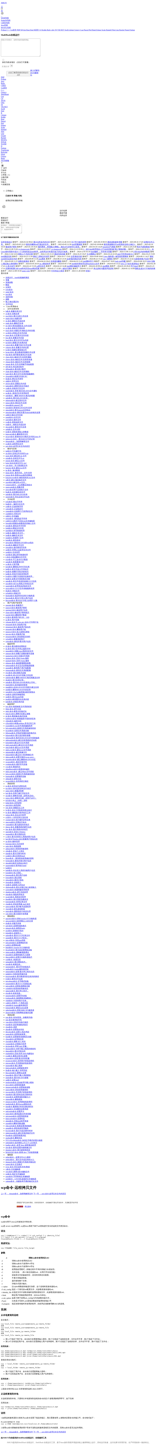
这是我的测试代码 (74, 259)
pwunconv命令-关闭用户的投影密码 (20, 1061)
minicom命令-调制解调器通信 (17, 952)
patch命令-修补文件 (13, 420)
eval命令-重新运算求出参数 (16, 1056)
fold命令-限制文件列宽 (15, 528)
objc (53, 30)
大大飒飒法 (91, 254)
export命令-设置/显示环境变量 (18, 1058)
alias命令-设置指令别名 (15, 1029)
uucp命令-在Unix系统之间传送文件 (20, 584)
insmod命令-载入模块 (14, 1066)
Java (2, 81)
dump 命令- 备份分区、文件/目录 (19, 473)
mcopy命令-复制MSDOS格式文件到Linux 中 (23, 437)
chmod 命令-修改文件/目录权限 (18, 362)
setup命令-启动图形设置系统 (17, 1109)
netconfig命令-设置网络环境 (17, 943)
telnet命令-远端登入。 (14, 933)
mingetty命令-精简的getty (15, 928)
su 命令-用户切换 (12, 620)
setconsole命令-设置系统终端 (17, 1116)
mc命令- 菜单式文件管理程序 (17, 393)
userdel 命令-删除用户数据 (16, 615)
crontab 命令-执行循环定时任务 (18, 820)
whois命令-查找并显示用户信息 (18, 641)
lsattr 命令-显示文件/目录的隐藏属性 (20, 374)
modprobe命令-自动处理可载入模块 (20, 1082)
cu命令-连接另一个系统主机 (17, 1003)
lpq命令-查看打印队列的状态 (17, 572)
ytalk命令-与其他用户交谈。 (17, 1001)
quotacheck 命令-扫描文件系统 (18, 656)
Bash (94, 30)
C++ (8, 30)
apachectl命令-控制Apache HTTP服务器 (21, 919)
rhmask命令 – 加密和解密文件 (17, 441)
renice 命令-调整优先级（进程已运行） (21, 798)
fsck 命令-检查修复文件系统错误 (19, 706)
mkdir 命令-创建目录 (14, 318)
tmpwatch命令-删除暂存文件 (17, 434)
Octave (3, 156)
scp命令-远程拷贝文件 (14, 444)
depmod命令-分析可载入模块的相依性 (21, 1049)
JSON (3, 101)
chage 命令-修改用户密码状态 (17, 613)
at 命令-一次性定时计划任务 (17, 817)
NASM (3, 144)
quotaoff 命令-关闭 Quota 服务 (17, 661)
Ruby (49, 30)
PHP (19, 30)
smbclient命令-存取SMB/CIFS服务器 (20, 1010)
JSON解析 (34, 73)
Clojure (3, 115)
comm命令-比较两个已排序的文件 (19, 511)
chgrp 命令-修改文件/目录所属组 (18, 357)
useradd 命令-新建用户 (14, 605)
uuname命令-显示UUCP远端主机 (19, 984)
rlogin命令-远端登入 (13, 882)
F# (56, 30)
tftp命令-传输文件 (13, 591)
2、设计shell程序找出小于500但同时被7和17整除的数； (105, 249)
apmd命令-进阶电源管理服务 (17, 1128)
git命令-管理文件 (12, 381)
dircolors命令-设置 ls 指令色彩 (17, 1032)
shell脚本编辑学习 (74, 266)
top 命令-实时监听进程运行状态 (18, 788)
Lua (82, 30)
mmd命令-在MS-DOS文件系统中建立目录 (22, 687)
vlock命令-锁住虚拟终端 (15, 909)
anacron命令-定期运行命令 (16, 822)
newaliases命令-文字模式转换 (17, 981)
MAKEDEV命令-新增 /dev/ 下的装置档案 (22, 1152)
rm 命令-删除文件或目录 (15, 321)
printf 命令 (10, 292)
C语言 (3, 86)
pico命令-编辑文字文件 (15, 545)
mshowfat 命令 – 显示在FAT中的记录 (20, 439)
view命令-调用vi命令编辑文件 (17, 1172)
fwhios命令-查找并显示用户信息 (18, 861)
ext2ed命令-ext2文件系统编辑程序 (19, 726)
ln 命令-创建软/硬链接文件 (16, 350)
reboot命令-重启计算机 (15, 880)
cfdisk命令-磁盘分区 (13, 721)
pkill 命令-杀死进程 (13, 805)
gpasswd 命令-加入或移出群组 (17, 632)
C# (40, 30)
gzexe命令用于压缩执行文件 (17, 490)
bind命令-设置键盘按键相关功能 (18, 1037)
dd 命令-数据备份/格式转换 (16, 716)
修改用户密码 (11, 247)
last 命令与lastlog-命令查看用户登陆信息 (22, 839)
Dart (32, 30)
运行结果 (63, 211)
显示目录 (4, 273)
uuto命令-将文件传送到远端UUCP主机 (21, 581)
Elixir (3, 154)
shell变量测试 (77, 244)
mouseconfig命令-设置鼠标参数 (18, 1087)
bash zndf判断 (120, 261)
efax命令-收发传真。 (14, 993)
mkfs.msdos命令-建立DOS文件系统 (19, 745)
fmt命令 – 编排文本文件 (15, 504)
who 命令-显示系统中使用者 (17, 914)
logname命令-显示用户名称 (16, 875)
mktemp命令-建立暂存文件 (16, 400)
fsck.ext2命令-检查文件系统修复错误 (20, 774)
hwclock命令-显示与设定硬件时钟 (19, 1131)
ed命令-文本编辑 (12, 516)
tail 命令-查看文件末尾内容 (16, 343)
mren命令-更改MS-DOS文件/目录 (19, 408)
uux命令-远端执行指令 (15, 931)
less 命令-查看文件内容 (15, 338)
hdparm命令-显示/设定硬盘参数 (18, 735)
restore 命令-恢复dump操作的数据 (19, 475)
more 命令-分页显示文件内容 (17, 335)
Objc (2, 103)
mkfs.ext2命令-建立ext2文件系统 (18, 750)
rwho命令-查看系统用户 (15, 639)
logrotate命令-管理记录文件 (16, 902)
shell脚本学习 (88, 261)
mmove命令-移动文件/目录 (16, 403)
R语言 (36, 30)
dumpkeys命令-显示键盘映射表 (18, 1150)
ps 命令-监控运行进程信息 (16, 786)
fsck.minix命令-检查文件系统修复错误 (21, 728)
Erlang (99, 30)
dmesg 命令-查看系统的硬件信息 (18, 827)
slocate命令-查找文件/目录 (16, 427)
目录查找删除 (56, 261)
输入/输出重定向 (12, 302)
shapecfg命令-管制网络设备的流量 (19, 1013)
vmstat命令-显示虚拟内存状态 (17, 825)
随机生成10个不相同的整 (145, 268)
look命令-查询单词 (13, 540)
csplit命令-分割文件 (13, 514)
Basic (3, 158)
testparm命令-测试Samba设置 (17, 1008)
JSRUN (4, 3)
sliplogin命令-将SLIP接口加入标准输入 (21, 887)
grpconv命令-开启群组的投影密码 (19, 1063)
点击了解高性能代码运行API (18, 73)
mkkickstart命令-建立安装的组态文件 (20, 1133)
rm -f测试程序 (44, 264)
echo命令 (9, 290)
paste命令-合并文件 (13, 417)
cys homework (56, 249)
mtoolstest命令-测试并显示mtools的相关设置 (23, 412)
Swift (67, 30)
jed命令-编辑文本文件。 (15, 533)
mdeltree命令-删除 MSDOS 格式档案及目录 (23, 678)
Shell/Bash (5, 94)
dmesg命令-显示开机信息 (16, 1051)
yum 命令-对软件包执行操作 (17, 1022)
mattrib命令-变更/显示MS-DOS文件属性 (21, 391)
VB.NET (61, 30)
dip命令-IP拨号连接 (13, 923)
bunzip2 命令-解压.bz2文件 (16, 468)
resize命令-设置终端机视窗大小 (18, 1097)
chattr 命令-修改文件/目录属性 (17, 372)
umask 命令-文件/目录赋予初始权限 (20, 364)
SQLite (23, 30)
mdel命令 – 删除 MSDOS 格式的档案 (20, 396)
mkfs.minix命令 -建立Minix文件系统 (20, 772)
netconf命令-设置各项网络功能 (18, 986)
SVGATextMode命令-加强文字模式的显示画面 (24, 1140)
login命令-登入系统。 (14, 873)
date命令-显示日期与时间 (16, 853)
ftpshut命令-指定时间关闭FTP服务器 (20, 596)
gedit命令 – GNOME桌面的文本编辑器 (21, 1179)
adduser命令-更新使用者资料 (17, 849)
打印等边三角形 (57, 271)
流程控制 (9, 297)
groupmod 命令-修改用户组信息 (18, 627)
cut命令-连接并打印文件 (15, 388)
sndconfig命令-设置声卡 (15, 1111)
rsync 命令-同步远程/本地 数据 (18, 1167)
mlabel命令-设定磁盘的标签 (16, 685)
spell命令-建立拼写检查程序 (17, 555)
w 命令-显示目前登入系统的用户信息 (21, 837)
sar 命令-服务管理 (13, 841)
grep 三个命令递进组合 (130, 264)
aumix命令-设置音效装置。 (16, 1034)
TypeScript (5, 150)
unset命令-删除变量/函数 (15, 1123)
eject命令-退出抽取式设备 (16, 673)
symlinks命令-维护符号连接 (16, 764)
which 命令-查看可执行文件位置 (18, 345)
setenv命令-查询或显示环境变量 (18, 1114)
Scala (104, 30)
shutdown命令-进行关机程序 (17, 892)
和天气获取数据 (143, 247)
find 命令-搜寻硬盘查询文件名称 (18, 355)
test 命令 (9, 294)
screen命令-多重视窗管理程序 (17, 890)
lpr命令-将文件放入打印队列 (17, 569)
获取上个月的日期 (25, 254)
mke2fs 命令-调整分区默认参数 (18, 714)
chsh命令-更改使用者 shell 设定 (18, 904)
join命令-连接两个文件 (15, 538)
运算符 (8, 287)
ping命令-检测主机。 (14, 964)
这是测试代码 (76, 256)
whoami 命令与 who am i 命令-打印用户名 (22, 622)
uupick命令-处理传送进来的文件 (18, 586)
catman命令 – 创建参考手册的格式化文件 (22, 1181)
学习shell (134, 266)
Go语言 (13, 30)
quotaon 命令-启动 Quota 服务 (17, 658)
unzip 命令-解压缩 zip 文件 (16, 456)
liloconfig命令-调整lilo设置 (16, 1073)
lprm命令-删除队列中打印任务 (18, 567)
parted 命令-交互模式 (14, 1164)
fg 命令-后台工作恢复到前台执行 (19, 810)
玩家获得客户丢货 (141, 259)
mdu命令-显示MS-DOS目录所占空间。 (21, 682)
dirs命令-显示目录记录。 (15, 680)
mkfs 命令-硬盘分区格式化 (16, 711)
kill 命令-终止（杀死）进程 (16, 800)
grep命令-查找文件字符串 (16, 526)
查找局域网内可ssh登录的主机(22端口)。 (120, 244)
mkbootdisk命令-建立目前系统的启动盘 (21, 740)
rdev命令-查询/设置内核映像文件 (19, 1148)
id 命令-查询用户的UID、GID (17, 617)
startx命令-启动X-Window (16, 832)
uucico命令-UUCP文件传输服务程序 (20, 588)
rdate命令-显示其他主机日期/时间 (19, 1094)
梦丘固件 (28, 1206)
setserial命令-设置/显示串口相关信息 (20, 972)
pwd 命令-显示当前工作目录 (17, 316)
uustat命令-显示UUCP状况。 (17, 938)
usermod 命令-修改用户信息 (16, 610)
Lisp (117, 30)
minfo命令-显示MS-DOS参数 (17, 1078)
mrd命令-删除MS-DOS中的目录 (18, 690)
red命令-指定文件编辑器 (15, 1174)
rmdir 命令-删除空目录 (14, 323)
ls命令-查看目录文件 (14, 311)
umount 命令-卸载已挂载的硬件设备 (20, 653)
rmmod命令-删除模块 (14, 1099)
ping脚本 (42, 259)
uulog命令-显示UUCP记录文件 (18, 935)
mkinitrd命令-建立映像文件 (16, 752)
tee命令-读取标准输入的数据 (17, 432)
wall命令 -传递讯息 (13, 960)
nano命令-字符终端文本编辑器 (18, 1176)
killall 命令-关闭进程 (14, 803)
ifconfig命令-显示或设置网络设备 (19, 950)
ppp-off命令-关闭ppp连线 (15, 940)
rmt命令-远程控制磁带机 (15, 694)
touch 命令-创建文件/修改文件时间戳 (20, 331)
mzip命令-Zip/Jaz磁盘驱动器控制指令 (20, 692)
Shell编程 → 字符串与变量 (101, 252)
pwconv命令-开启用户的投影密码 (19, 1092)
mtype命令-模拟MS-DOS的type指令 (20, 543)
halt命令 (9, 868)
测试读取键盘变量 (114, 242)
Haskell (109, 30)
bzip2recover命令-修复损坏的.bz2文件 (20, 478)
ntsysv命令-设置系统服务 (15, 1085)
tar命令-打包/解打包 (13, 451)
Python (4, 30)
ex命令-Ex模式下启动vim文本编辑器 (20, 521)
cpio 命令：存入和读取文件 (16, 465)
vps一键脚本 (108, 259)
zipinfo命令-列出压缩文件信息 (18, 497)
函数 (7, 299)
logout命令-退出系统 (14, 878)
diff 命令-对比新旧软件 (15, 367)
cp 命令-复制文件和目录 (15, 328)
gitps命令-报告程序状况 (15, 894)
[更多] (88, 271)
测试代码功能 (59, 254)
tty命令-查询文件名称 (14, 979)
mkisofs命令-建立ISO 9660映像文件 (20, 755)
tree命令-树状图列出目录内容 (17, 699)
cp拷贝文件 (40, 266)
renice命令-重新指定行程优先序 (18, 911)
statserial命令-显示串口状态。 (17, 991)
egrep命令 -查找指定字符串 (16, 519)
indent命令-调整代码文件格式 (17, 386)
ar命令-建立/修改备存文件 (16, 480)
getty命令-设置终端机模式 (16, 926)
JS (31, 75)
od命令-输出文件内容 (14, 415)
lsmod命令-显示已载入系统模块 (18, 1075)
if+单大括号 (10, 266)
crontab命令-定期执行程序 (16, 1044)
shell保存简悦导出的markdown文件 (85, 264)
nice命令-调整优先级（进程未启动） (20, 796)
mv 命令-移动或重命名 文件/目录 (19, 326)
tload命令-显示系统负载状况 (17, 899)
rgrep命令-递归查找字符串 (16, 547)
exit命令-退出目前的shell (15, 856)
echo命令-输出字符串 (14, 502)
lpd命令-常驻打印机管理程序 (17, 574)
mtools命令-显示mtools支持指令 (18, 410)
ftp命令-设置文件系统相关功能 (18, 579)
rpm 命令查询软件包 (14, 1020)
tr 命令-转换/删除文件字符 (16, 557)
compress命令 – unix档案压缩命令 (19, 485)
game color (26, 271)
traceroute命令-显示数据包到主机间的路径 (22, 976)
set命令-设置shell (12, 1080)
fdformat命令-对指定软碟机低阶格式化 (21, 733)
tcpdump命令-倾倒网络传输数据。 (19, 998)
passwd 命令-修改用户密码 (16, 608)
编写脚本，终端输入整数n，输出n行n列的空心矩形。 (59, 247)
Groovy (77, 30)
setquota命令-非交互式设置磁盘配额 (20, 666)
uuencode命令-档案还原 (15, 487)
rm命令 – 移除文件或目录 (16, 425)
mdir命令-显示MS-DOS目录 (16, 494)
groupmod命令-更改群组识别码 (18, 637)
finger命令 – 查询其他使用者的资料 (20, 858)
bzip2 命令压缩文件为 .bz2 (16, 463)
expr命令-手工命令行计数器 (17, 559)
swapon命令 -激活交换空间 (16, 762)
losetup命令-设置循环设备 (16, 776)
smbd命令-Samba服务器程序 (17, 1005)
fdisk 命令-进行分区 (13, 709)
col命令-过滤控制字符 (14, 506)
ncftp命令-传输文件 (13, 593)
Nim (114, 30)
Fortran (132, 30)
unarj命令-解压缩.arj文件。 (16, 482)
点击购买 (20, 1206)
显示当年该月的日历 (41, 242)
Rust (28, 30)
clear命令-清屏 (11, 1027)
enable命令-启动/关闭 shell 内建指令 (20, 1054)
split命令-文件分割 (13, 429)
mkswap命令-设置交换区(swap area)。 (20, 757)
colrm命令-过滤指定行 (14, 509)
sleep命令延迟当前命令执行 (17, 863)
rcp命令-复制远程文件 (14, 422)
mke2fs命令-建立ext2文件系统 (17, 747)
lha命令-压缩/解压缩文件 (15, 492)
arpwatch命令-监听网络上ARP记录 (19, 921)
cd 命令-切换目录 (12, 314)
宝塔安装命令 (6, 242)
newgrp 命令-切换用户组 (15, 634)
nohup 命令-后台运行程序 (16, 815)
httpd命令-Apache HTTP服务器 (18, 947)
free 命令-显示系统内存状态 (17, 829)
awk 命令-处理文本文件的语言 (18, 446)
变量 (7, 280)
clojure (71, 30)
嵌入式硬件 (35, 70)
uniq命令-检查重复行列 (15, 562)
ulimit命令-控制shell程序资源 (17, 1121)
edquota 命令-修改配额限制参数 (18, 663)
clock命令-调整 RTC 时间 (16, 1041)
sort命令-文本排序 (13, 552)
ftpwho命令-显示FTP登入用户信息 (19, 598)
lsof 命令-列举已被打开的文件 (17, 793)
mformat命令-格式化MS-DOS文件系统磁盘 (22, 738)
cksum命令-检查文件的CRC (16, 376)
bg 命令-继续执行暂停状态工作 (18, 813)
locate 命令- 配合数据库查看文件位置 (20, 352)
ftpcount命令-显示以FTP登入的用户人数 (21, 600)
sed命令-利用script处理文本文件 (18, 550)
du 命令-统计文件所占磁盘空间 (18, 649)
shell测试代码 (6, 256)
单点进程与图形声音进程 (103, 268)
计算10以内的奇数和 (141, 252)
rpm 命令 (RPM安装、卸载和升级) (19, 1017)
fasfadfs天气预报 (109, 247)
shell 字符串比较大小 (125, 254)
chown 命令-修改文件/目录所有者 (19, 359)
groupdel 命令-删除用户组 (16, 629)
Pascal (86, 30)
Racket (122, 30)
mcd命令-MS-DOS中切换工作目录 (19, 675)
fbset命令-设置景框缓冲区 (16, 1135)
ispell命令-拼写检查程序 (15, 531)
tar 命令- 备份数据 (13, 470)
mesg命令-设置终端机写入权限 (18, 955)
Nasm (127, 30)
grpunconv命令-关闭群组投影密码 (19, 1102)
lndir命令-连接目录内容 (15, 702)
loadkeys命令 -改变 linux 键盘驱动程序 (21, 1145)
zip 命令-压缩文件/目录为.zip (17, 453)
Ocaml (3, 136)
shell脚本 (106, 266)
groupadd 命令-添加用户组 (16, 625)
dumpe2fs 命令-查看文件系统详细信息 (21, 1162)
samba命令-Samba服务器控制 (17, 969)
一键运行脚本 (66, 268)
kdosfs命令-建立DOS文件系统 (17, 743)
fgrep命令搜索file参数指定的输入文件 (21, 523)
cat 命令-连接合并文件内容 (16, 333)
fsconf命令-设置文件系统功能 (17, 731)
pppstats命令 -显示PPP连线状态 (18, 967)
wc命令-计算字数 (12, 564)
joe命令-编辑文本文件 (14, 535)
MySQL (4, 140)
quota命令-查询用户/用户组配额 (18, 668)
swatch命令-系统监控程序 (16, 897)
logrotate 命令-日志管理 (15, 844)
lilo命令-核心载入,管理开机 (16, 1070)
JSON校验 (5, 161)
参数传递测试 (23, 261)
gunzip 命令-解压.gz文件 (15, 461)
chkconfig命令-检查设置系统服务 (19, 1126)
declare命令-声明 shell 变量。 (17, 1046)
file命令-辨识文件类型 (14, 379)
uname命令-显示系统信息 (16, 834)
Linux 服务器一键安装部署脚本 (115, 256)
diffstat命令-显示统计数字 (16, 369)
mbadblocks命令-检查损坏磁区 (18, 769)
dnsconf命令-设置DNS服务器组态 (19, 957)
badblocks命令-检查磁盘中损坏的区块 (21, 719)
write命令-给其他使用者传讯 (17, 988)
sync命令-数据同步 (13, 767)
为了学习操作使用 (78, 242)
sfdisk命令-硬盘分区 (13, 779)
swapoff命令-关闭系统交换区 (17, 781)
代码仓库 (63, 215)
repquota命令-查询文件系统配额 (18, 670)
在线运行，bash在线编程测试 (17, 278)
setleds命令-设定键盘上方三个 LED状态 (21, 1143)
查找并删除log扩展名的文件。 (38, 244)
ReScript (4, 152)
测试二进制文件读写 (41, 256)
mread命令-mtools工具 (14, 405)
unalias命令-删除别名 (14, 1138)
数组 (7, 285)
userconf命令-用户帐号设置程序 (18, 907)
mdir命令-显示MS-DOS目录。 (17, 398)
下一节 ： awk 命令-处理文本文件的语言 (49, 1194)
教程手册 (63, 213)
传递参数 (9, 282)
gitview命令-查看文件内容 (16, 384)
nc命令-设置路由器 (13, 945)
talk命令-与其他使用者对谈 (16, 974)
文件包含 (9, 304)
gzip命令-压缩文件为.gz (15, 458)
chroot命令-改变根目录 (15, 1039)
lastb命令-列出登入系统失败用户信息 (20, 870)
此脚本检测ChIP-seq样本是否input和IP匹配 (23, 268)
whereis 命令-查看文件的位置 (17, 347)
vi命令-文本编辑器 (13, 1169)
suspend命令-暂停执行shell (16, 866)
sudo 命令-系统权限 (13, 846)
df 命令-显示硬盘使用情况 (16, 646)
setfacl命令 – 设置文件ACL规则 (18, 1157)
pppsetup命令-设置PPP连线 (16, 996)
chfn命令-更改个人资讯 (15, 851)
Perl (90, 30)
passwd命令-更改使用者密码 (17, 1090)
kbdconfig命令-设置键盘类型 (17, 1068)
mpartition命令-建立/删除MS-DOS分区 (21, 760)
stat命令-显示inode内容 (15, 697)
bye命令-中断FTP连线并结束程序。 (20, 576)
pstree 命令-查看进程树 (15, 791)
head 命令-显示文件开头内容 (17, 340)
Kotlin (44, 30)
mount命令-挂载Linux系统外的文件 (19, 651)
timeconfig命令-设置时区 (15, 1119)
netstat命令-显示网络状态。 (16, 962)
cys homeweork (24, 249)
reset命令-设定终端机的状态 (17, 1025)
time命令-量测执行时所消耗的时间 (19, 1107)
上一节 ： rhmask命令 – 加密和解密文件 (17, 1194)
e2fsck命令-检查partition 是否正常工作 (21, 723)
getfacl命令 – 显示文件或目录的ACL (20, 1160)
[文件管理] (78, 11)
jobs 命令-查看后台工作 (15, 808)
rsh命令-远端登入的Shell (15, 885)
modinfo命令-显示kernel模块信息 (18, 1104)
